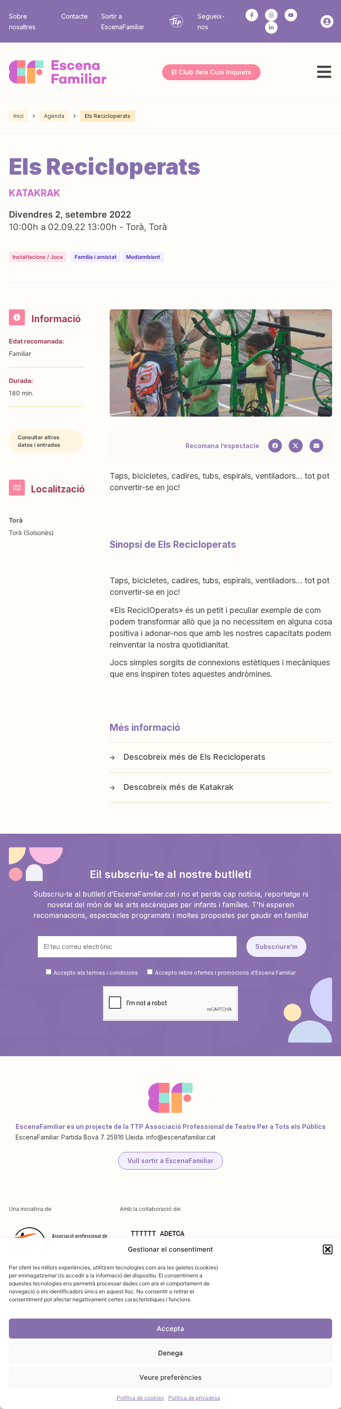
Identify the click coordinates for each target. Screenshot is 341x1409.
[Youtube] (291, 15)
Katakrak (217, 787)
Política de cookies (140, 1397)
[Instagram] (271, 15)
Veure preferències (170, 1377)
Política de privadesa (194, 1397)
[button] (327, 1249)
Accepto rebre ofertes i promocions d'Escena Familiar (225, 972)
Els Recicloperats (233, 756)
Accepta (170, 1328)
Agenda (54, 116)
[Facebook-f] (252, 15)
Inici (18, 116)
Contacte (74, 16)
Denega (170, 1353)
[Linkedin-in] (271, 27)
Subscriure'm (276, 946)
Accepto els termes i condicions (96, 972)
